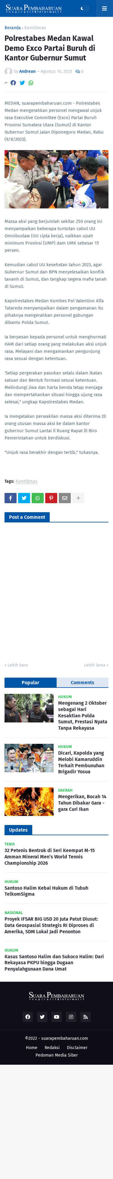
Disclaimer (77, 1047)
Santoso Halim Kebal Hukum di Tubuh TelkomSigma (46, 891)
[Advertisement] (56, 1121)
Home (31, 1047)
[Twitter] (22, 83)
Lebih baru (18, 665)
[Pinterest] (51, 498)
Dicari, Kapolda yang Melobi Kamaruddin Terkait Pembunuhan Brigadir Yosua (81, 762)
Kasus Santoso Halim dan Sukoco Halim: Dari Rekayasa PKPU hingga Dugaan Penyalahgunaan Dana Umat (54, 963)
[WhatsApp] (31, 83)
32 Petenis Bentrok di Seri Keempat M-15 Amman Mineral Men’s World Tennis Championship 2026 (50, 857)
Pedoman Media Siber (57, 1055)
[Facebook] (13, 83)
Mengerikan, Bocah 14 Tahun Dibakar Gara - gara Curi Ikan (82, 803)
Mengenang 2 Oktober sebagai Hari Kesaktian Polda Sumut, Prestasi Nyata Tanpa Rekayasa (82, 715)
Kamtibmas (35, 28)
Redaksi (52, 1047)
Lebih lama (94, 665)
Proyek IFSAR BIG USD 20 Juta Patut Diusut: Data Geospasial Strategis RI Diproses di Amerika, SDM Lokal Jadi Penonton (51, 925)
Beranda (13, 28)
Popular (30, 682)
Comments (82, 682)
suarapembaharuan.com (64, 1038)
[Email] (65, 498)
